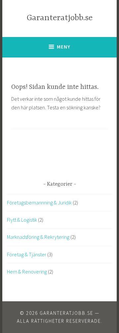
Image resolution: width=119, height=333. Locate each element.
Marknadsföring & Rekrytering (38, 237)
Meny (63, 47)
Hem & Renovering (27, 271)
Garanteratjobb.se (60, 18)
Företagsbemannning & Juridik (39, 202)
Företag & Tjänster (26, 254)
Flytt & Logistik (22, 219)
